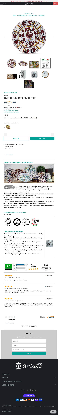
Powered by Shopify (6, 411)
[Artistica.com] (29, 3)
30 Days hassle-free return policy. (11, 110)
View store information (9, 148)
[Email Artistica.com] (22, 390)
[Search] (50, 3)
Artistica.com (8, 405)
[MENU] (0, 3)
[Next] (53, 37)
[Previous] (4, 37)
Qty (4, 131)
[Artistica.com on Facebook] (25, 390)
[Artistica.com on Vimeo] (33, 390)
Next (32, 13)
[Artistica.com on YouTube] (35, 390)
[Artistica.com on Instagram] (28, 390)
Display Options (11, 319)
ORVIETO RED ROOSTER (10, 93)
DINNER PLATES (9, 154)
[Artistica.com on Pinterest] (30, 390)
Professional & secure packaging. (11, 112)
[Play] (29, 37)
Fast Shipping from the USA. (10, 109)
